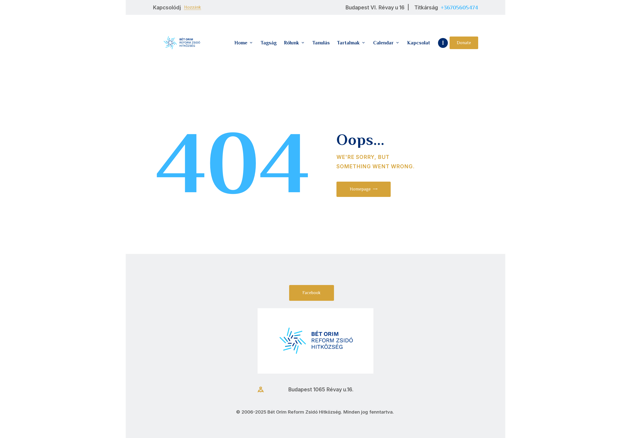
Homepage (360, 189)
